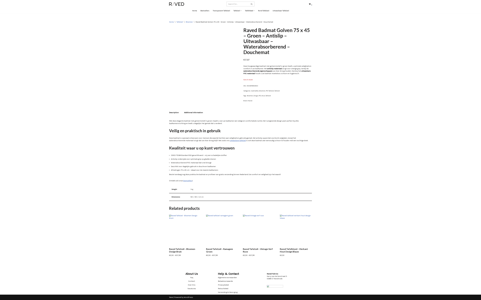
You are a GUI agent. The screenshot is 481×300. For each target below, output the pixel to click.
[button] (241, 10)
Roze (263, 96)
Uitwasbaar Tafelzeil (281, 11)
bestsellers (187, 181)
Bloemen (189, 22)
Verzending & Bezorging (227, 292)
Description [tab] (174, 112)
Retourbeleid (223, 288)
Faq (191, 277)
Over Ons (191, 285)
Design (256, 96)
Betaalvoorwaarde (225, 281)
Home (194, 11)
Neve (171, 297)
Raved (250, 101)
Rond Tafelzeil (263, 11)
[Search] (252, 4)
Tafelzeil (179, 22)
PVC (260, 96)
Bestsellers (204, 11)
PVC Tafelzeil (270, 91)
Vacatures (192, 288)
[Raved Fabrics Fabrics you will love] (176, 4)
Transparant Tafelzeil (221, 11)
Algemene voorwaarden (227, 277)
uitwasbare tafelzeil (238, 140)
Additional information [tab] (193, 112)
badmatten (255, 91)
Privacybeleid (223, 285)
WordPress (188, 297)
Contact (191, 281)
